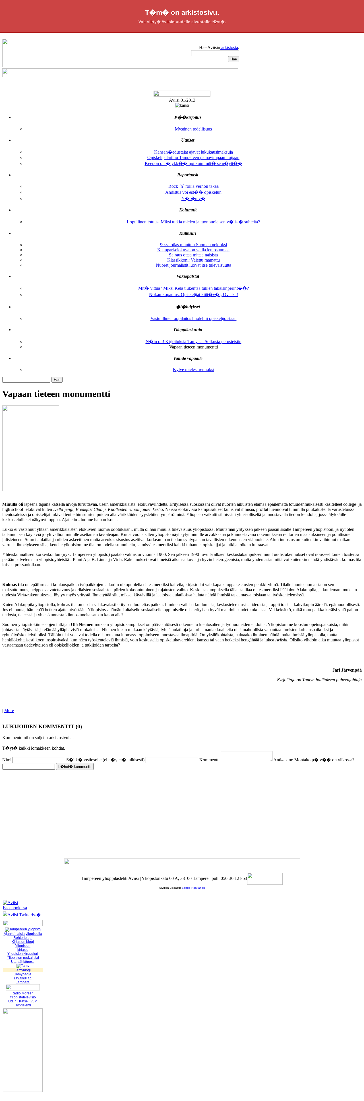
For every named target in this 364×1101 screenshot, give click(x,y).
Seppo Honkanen (193, 887)
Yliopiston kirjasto (22, 948)
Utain (12, 1001)
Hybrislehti (23, 1005)
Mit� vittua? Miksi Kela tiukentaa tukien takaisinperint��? (193, 288)
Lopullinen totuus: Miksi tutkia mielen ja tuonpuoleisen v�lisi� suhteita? (193, 221)
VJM (33, 1001)
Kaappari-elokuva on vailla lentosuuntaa (193, 249)
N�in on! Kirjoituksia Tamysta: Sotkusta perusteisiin (193, 341)
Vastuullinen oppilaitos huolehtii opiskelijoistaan (193, 318)
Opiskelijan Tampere (23, 980)
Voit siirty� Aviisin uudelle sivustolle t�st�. (182, 21)
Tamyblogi (23, 970)
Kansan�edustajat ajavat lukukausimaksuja (193, 152)
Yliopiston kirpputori (22, 954)
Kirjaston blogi (23, 942)
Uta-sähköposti (22, 962)
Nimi (6, 759)
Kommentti (209, 759)
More (9, 710)
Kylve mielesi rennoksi (193, 369)
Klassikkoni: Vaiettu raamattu (193, 260)
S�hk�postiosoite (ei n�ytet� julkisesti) (105, 759)
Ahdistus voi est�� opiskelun (193, 192)
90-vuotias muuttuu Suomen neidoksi (193, 244)
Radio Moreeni (22, 993)
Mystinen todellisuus (193, 129)
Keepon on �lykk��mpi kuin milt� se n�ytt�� (193, 163)
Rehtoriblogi (22, 938)
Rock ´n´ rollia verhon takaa (193, 186)
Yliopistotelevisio (23, 997)
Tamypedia (22, 974)
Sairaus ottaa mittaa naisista (193, 254)
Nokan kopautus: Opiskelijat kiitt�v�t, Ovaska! (193, 294)
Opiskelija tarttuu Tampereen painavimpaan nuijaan (193, 157)
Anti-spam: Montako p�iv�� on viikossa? (313, 759)
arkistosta (229, 47)
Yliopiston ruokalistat (23, 958)
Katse (23, 1001)
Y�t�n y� (193, 198)
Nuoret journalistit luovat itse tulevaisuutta (193, 265)
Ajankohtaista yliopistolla (23, 934)
